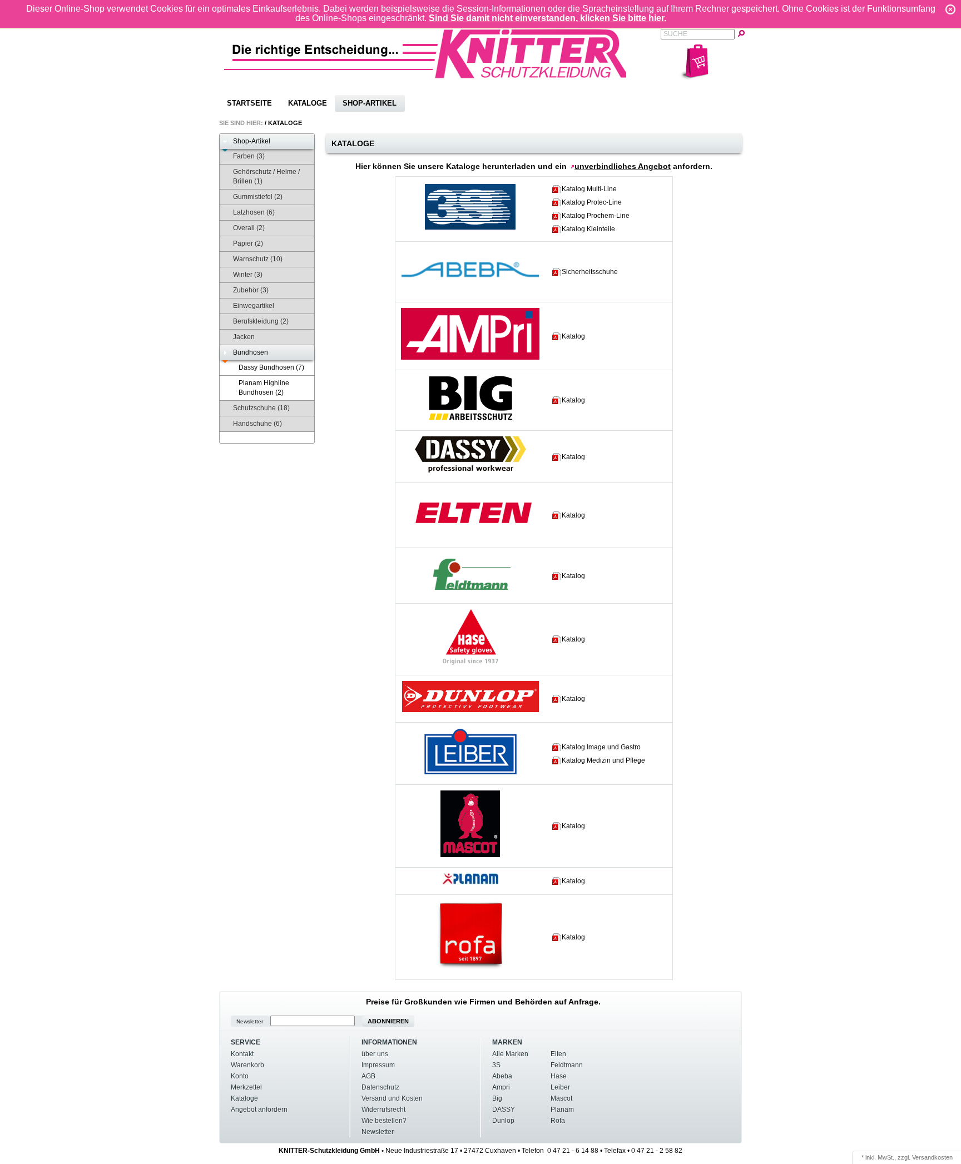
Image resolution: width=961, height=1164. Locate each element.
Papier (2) (248, 243)
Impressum (378, 1065)
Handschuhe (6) (257, 423)
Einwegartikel (253, 306)
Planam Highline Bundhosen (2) (264, 387)
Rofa (558, 1121)
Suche (675, 34)
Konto (240, 1076)
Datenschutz (380, 1087)
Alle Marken (510, 1054)
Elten (558, 1054)
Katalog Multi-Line (589, 189)
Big (497, 1098)
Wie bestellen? (384, 1121)
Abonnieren (388, 1021)
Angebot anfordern (259, 1109)
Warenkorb (247, 1065)
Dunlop (503, 1121)
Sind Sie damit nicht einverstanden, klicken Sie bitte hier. (547, 18)
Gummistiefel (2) (258, 197)
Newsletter (249, 1021)
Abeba (502, 1076)
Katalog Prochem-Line (596, 216)
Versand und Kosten (392, 1098)
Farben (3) (249, 156)
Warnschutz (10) (258, 259)
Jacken (244, 337)
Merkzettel (246, 1087)
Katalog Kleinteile (588, 229)
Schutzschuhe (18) (261, 408)
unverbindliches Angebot (622, 166)
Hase (559, 1076)
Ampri (501, 1087)
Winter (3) (247, 274)
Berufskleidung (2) (261, 321)
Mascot (561, 1098)
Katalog (573, 336)
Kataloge (307, 103)
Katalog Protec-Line (592, 202)
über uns (374, 1054)
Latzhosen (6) (254, 212)
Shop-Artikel (370, 103)
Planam (562, 1109)
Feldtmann (567, 1065)
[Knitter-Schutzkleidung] (424, 54)
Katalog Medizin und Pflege (603, 760)
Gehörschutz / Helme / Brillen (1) (266, 176)
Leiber (560, 1087)
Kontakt (242, 1054)
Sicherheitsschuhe (590, 272)
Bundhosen (250, 352)
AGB (368, 1076)
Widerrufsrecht (383, 1109)
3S (496, 1065)
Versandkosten (932, 1157)
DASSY (503, 1109)
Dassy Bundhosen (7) (271, 367)
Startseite (249, 103)
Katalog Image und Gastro (601, 747)
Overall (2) (249, 228)
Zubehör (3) (251, 290)
